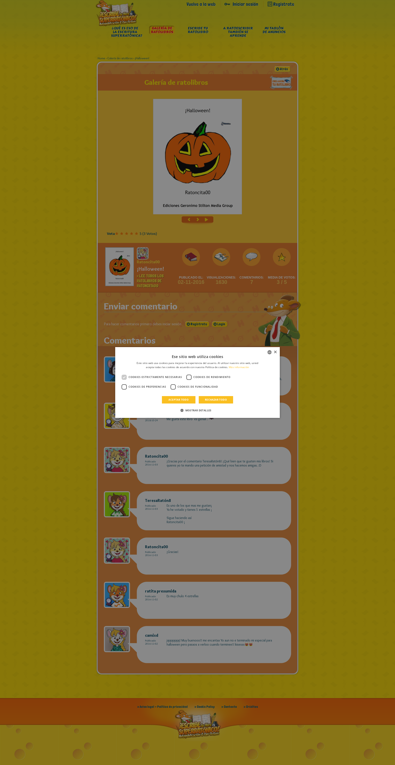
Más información (239, 367)
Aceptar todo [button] (178, 399)
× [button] (275, 352)
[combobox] (269, 352)
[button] (197, 410)
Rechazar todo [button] (216, 399)
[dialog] (197, 382)
